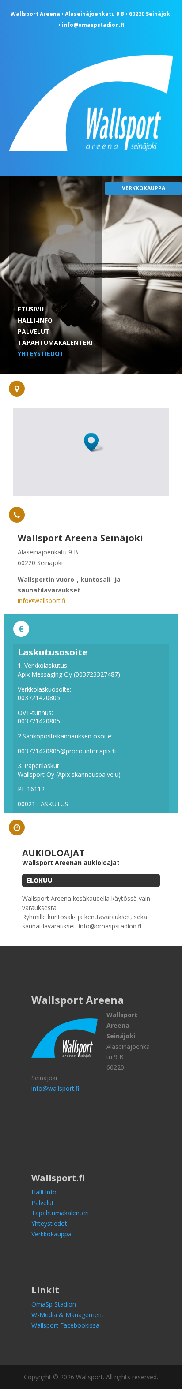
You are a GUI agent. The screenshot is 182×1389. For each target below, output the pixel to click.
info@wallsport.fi (41, 600)
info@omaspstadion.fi (93, 25)
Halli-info (44, 1192)
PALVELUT (33, 331)
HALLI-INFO (35, 320)
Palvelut (42, 1202)
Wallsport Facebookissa (65, 1325)
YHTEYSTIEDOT (41, 353)
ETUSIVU (31, 309)
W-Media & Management (67, 1314)
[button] (94, 442)
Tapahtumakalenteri (60, 1213)
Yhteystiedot (49, 1223)
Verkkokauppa (51, 1234)
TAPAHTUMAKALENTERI (55, 342)
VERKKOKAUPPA (143, 188)
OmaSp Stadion (53, 1304)
